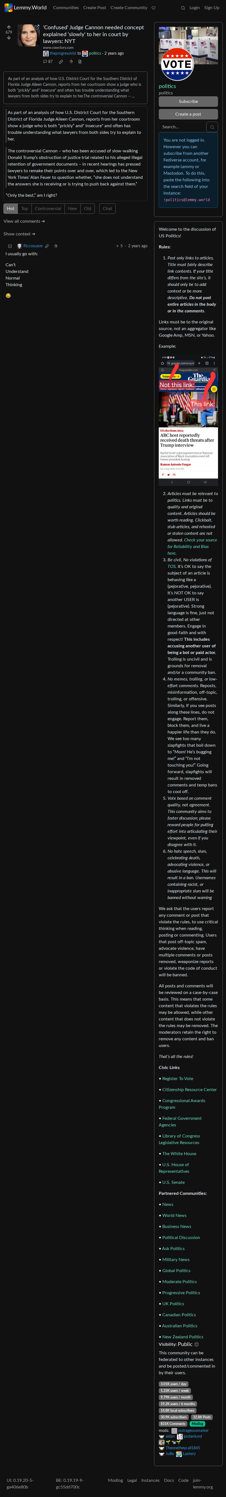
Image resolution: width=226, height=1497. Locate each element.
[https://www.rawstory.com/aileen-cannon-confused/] (29, 35)
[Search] (183, 7)
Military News (176, 1259)
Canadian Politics (179, 1315)
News (167, 1204)
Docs (169, 1480)
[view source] (80, 62)
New (72, 208)
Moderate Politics (179, 1282)
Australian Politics (179, 1326)
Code (183, 1480)
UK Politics (173, 1304)
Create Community (129, 8)
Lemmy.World (30, 7)
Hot (10, 208)
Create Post (94, 8)
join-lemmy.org (203, 1483)
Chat (107, 208)
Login (195, 8)
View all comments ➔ (24, 221)
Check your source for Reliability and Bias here (192, 546)
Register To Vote (177, 1078)
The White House (179, 1154)
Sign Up (211, 8)
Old (87, 208)
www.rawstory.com (58, 48)
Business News (176, 1226)
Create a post (188, 114)
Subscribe (188, 101)
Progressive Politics (181, 1293)
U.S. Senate (173, 1182)
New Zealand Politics (182, 1337)
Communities (66, 8)
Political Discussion (181, 1237)
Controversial (48, 208)
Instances (150, 1480)
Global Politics (176, 1271)
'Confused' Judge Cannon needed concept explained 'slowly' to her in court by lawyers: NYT (93, 34)
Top (24, 208)
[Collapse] (10, 246)
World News (174, 1215)
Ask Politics (173, 1248)
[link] (61, 62)
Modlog (197, 1424)
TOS (172, 566)
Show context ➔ (19, 234)
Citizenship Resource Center (189, 1089)
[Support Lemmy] (153, 7)
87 (50, 62)
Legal (132, 1480)
